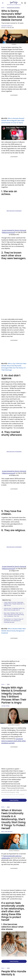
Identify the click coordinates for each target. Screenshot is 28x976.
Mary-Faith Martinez (6, 831)
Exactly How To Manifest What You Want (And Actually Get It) (14, 609)
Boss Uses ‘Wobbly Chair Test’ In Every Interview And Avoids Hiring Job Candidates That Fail (14, 614)
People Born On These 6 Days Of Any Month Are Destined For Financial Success (13, 620)
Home (2, 7)
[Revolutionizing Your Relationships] (14, 2)
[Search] (21, 2)
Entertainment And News (13, 7)
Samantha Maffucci (6, 26)
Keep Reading (14, 800)
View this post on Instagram (14, 210)
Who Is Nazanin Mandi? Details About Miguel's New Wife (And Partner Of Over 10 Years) (12, 120)
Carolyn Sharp (5, 706)
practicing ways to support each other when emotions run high (13, 741)
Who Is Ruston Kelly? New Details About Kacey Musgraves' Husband (13, 631)
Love (8, 684)
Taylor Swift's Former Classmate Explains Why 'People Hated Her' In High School (14, 604)
